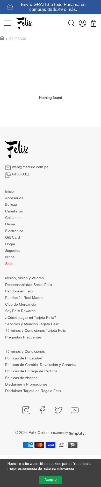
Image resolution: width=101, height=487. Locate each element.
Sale (8, 264)
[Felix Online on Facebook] (42, 410)
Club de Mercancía (20, 304)
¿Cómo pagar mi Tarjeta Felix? (30, 317)
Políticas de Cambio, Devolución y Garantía (40, 365)
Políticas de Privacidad (23, 358)
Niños (10, 257)
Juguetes (12, 250)
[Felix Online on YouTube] (74, 410)
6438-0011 (21, 174)
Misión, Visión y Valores (24, 278)
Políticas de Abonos (21, 378)
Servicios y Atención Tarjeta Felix (32, 324)
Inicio (9, 191)
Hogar (10, 244)
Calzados (12, 218)
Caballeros (14, 211)
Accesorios (14, 198)
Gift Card (12, 237)
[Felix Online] (24, 23)
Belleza (11, 204)
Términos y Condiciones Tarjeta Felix (35, 330)
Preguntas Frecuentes (23, 337)
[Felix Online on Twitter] (58, 410)
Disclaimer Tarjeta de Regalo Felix (33, 391)
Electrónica (14, 231)
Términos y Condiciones (25, 351)
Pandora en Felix (19, 291)
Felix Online (38, 432)
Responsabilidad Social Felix (28, 285)
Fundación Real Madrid (24, 298)
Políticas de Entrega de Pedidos (31, 371)
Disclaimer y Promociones (26, 384)
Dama (10, 224)
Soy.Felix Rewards (20, 311)
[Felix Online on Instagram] (26, 410)
